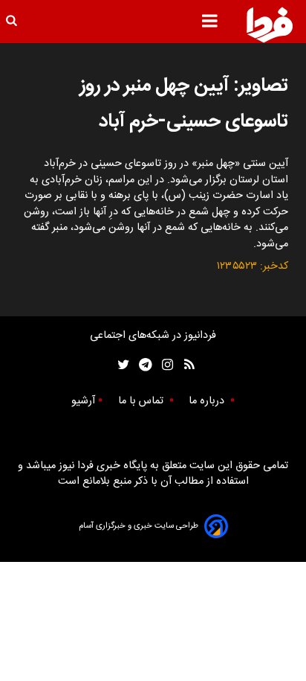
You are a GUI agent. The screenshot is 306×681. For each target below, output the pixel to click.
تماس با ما (142, 401)
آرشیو (83, 401)
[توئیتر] (120, 365)
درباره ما (208, 401)
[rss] (185, 365)
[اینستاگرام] (163, 365)
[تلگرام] (140, 365)
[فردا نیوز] (269, 24)
